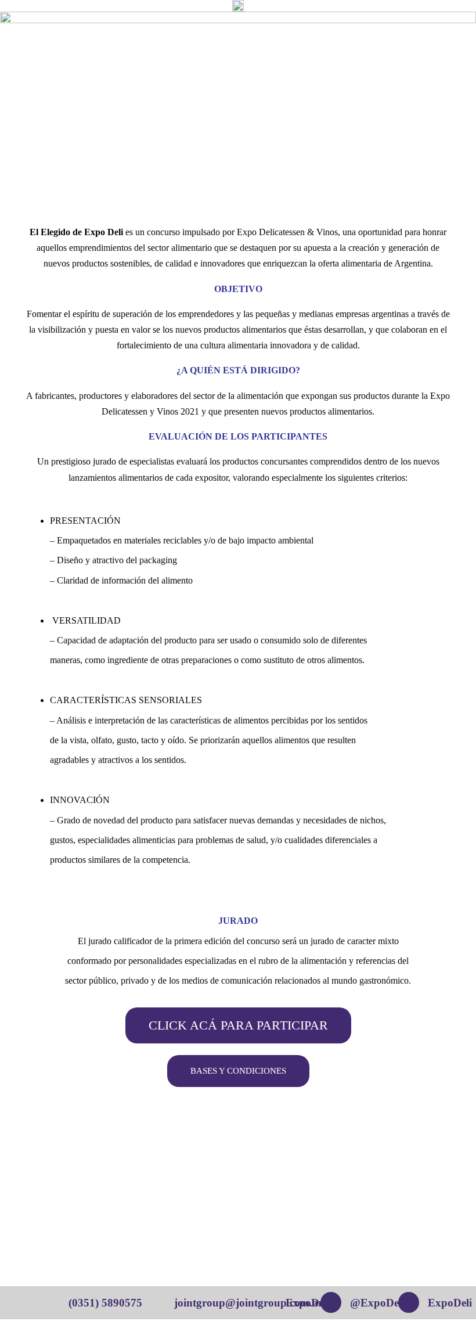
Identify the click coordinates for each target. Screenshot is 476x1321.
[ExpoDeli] (408, 1302)
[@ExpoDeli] (330, 1302)
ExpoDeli (450, 1303)
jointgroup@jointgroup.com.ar (248, 1303)
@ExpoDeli (377, 1303)
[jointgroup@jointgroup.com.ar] (159, 1302)
